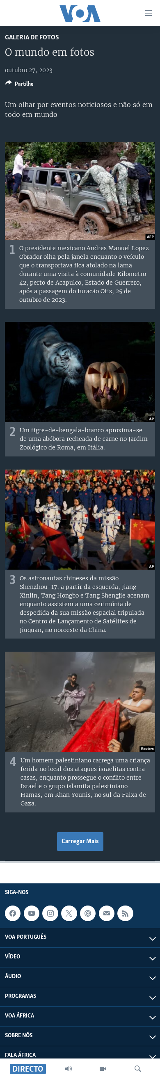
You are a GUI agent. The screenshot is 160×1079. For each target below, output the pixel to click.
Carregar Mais (80, 841)
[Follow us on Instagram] (50, 913)
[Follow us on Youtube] (31, 913)
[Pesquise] (138, 1068)
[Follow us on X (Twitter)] (69, 913)
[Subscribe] (106, 913)
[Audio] (68, 1068)
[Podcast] (88, 913)
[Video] (103, 1068)
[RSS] (125, 913)
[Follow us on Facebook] (13, 913)
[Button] (19, 85)
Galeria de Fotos (32, 37)
